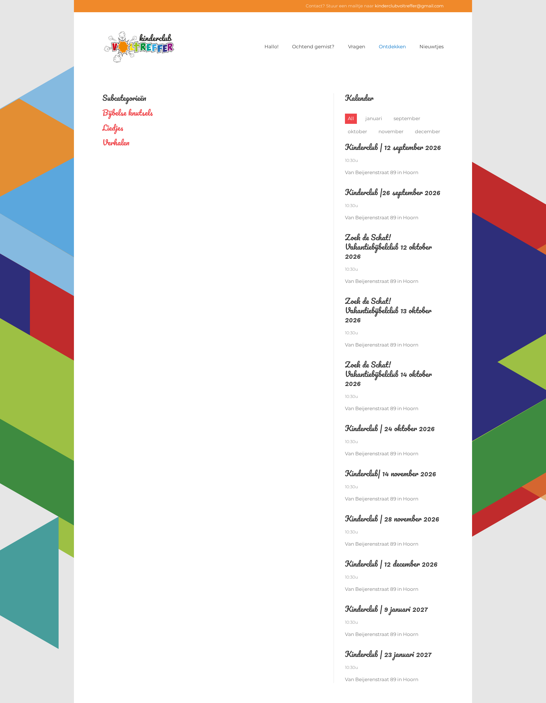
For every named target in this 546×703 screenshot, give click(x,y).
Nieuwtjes (431, 46)
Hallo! (271, 46)
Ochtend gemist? (313, 46)
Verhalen (115, 142)
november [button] (391, 131)
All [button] (351, 118)
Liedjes (112, 127)
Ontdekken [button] (392, 46)
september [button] (407, 118)
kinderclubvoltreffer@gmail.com (409, 6)
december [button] (427, 131)
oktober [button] (357, 131)
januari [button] (373, 118)
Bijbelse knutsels (127, 112)
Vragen (356, 46)
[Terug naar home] (139, 47)
